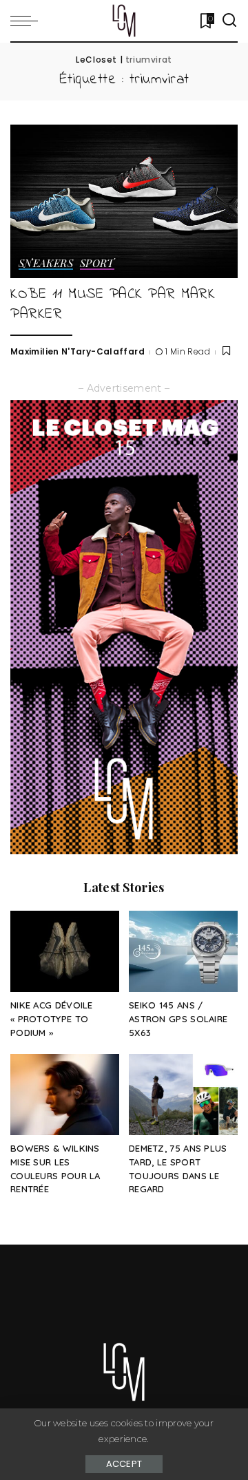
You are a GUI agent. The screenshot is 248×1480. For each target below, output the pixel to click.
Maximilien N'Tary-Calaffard (77, 351)
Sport (97, 264)
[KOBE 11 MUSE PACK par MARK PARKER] (124, 201)
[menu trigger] (27, 20)
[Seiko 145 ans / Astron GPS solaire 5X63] (183, 952)
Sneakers (46, 264)
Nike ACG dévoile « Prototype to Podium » (51, 1019)
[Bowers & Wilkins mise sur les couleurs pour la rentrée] (64, 1095)
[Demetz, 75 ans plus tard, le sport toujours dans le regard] (183, 1095)
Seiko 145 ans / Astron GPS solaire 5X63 (178, 1019)
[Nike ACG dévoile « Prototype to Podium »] (64, 952)
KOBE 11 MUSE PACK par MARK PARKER (112, 304)
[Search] (229, 20)
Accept (124, 1463)
